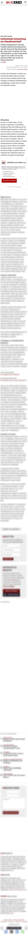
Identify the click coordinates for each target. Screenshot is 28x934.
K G (4, 62)
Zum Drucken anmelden (22, 69)
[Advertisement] (14, 19)
